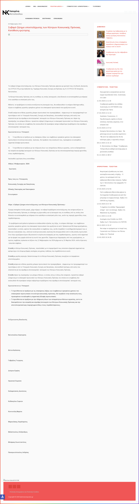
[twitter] (14, 486)
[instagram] (18, 486)
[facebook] (10, 486)
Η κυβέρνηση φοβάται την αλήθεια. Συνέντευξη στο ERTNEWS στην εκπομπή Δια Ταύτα (111, 107)
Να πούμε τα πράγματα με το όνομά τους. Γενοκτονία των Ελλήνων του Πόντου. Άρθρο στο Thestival (113, 231)
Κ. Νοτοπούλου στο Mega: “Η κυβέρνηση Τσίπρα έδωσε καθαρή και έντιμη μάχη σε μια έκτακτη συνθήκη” (113, 149)
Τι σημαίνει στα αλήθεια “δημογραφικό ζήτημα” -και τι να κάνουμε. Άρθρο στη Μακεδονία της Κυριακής (112, 210)
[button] (57, 6)
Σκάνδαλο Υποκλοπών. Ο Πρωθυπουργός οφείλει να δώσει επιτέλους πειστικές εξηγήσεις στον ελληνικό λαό (111, 120)
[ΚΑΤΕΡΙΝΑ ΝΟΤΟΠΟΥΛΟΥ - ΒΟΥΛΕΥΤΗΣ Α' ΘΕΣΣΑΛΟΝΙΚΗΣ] (12, 12)
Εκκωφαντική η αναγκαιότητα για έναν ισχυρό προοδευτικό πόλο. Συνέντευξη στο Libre (112, 94)
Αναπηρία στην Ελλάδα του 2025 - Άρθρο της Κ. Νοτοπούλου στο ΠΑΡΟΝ (113, 220)
